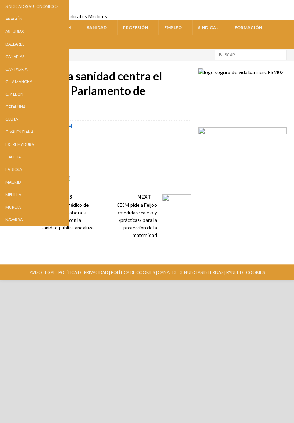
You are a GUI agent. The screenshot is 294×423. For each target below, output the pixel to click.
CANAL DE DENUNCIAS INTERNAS (190, 272)
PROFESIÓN (135, 27)
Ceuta (11, 119)
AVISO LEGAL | (44, 272)
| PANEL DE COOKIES (244, 272)
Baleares (14, 44)
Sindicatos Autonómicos (31, 6)
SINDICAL (208, 27)
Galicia (13, 157)
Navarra (14, 219)
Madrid (13, 182)
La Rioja (13, 169)
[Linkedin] (287, 6)
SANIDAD (97, 27)
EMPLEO (173, 27)
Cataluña (15, 106)
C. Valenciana (19, 131)
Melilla (13, 194)
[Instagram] (274, 6)
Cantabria (16, 69)
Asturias (14, 31)
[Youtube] (233, 6)
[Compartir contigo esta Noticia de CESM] (72, 184)
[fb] (260, 6)
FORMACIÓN (248, 27)
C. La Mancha (18, 81)
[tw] (247, 6)
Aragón (13, 18)
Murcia (13, 207)
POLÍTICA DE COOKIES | (134, 272)
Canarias (14, 56)
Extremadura (19, 144)
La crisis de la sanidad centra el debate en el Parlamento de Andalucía (84, 91)
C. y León (14, 94)
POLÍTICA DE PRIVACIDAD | (84, 272)
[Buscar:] (251, 54)
